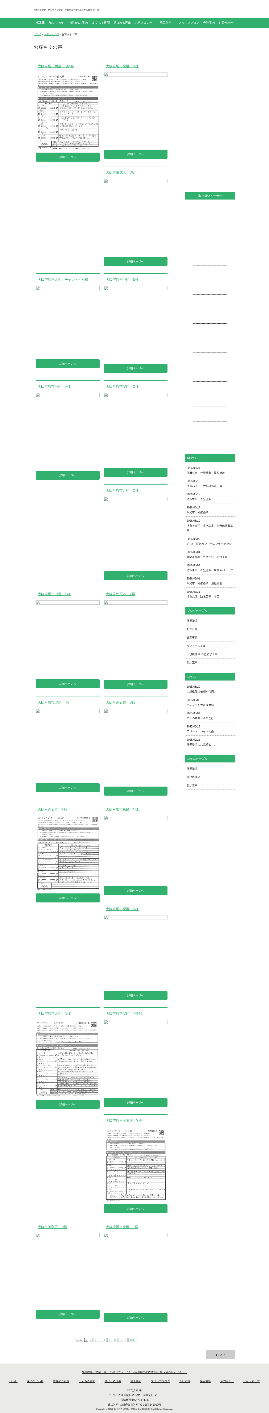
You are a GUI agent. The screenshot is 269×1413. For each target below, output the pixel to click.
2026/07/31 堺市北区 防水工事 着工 (203, 594)
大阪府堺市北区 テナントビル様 (63, 279)
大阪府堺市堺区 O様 (122, 386)
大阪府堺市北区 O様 (122, 490)
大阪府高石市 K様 (52, 809)
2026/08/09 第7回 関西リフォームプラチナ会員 (209, 541)
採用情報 (205, 1381)
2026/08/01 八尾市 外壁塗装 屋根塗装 (204, 581)
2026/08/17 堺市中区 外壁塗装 (199, 497)
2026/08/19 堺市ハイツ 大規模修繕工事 (204, 483)
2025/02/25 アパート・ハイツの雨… (202, 729)
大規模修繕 (193, 777)
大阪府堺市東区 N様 (122, 809)
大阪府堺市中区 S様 (122, 279)
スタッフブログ (189, 22)
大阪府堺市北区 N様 (54, 1013)
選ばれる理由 (122, 22)
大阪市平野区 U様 (52, 1227)
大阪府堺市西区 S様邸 (56, 66)
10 (115, 1340)
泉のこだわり (57, 22)
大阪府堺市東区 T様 (122, 1227)
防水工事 (192, 662)
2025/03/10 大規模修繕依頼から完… (202, 689)
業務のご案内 (79, 22)
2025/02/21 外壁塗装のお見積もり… (202, 742)
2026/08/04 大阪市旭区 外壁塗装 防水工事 (207, 555)
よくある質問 (101, 22)
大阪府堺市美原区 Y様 (124, 1121)
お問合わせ (226, 22)
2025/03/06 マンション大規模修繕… (202, 702)
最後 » (133, 1340)
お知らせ (192, 629)
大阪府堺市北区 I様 (53, 702)
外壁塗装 (192, 620)
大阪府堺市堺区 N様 (122, 66)
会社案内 (209, 22)
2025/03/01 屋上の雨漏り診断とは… (202, 716)
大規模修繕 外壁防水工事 (202, 654)
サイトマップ (251, 1381)
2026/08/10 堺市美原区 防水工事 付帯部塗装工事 (210, 525)
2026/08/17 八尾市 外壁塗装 (197, 510)
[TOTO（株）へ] (210, 401)
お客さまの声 (144, 22)
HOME (40, 22)
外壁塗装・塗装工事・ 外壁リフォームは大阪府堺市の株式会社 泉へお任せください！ (134, 1372)
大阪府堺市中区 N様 (54, 594)
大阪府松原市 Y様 (120, 594)
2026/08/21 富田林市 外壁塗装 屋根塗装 (206, 470)
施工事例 (165, 22)
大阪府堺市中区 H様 (54, 386)
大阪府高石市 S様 (120, 702)
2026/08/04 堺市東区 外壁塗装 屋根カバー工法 (210, 568)
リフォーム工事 (196, 645)
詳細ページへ (67, 157)
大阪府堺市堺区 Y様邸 (124, 1013)
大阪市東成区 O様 (120, 172)
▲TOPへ (220, 1354)
